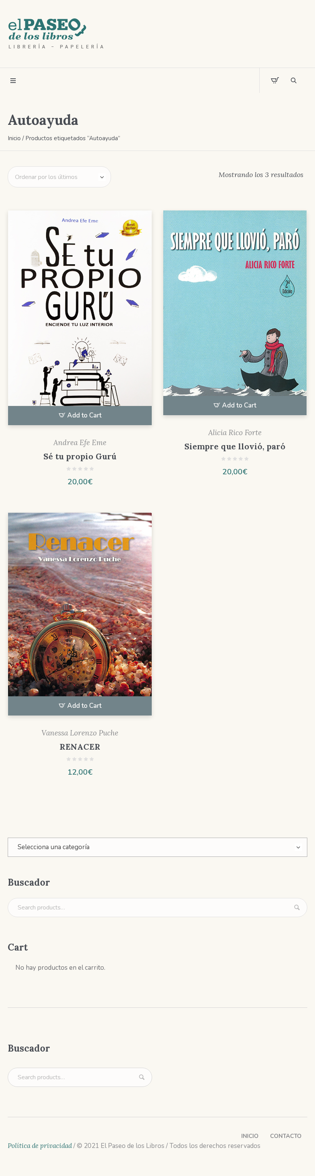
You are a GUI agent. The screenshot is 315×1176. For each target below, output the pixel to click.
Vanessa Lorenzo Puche (79, 732)
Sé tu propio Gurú (79, 456)
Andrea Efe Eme (79, 442)
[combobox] (157, 847)
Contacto (286, 1136)
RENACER (80, 747)
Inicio (14, 138)
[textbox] (157, 847)
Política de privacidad (40, 1145)
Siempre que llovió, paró (234, 446)
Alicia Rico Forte (235, 432)
